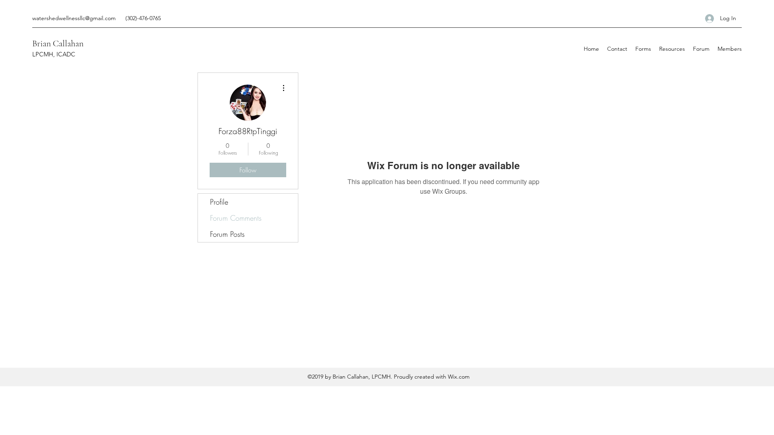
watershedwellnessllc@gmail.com (74, 18)
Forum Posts (227, 234)
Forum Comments (236, 218)
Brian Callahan (57, 43)
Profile (219, 202)
